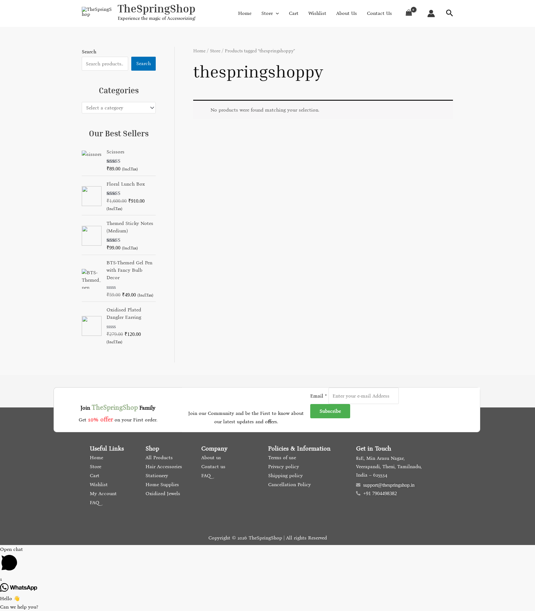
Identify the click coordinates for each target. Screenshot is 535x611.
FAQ (93, 502)
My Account (102, 493)
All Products (158, 457)
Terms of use (281, 457)
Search (89, 52)
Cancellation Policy (289, 484)
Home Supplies (161, 484)
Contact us (212, 466)
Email (318, 396)
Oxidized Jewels (162, 493)
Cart (93, 475)
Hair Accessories (163, 466)
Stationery (156, 475)
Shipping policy (285, 475)
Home (199, 51)
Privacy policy (283, 466)
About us (210, 457)
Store (215, 51)
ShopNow (503, 11)
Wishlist (98, 484)
